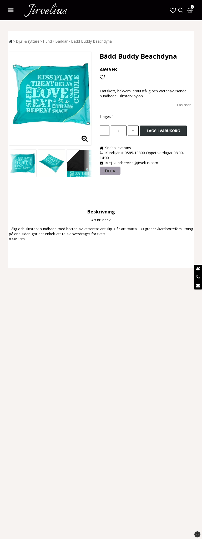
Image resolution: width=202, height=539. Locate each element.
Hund (47, 41)
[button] (173, 10)
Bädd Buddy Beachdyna (91, 41)
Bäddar (61, 41)
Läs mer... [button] (185, 104)
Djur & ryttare (27, 41)
